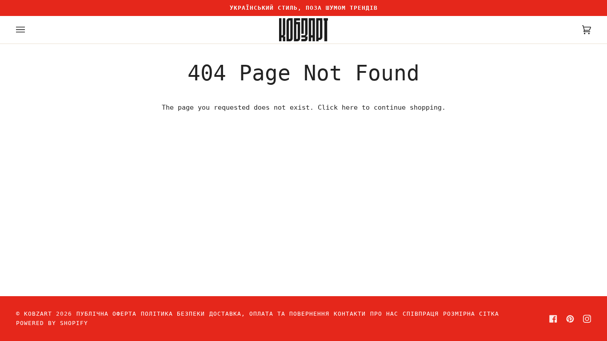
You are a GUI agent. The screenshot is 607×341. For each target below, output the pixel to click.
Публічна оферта (106, 313)
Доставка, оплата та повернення (269, 313)
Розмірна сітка (471, 313)
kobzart (38, 313)
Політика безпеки (173, 313)
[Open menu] (29, 30)
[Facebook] (553, 319)
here (350, 107)
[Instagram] (587, 319)
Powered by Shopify (52, 323)
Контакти (350, 313)
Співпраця (421, 313)
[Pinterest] (570, 319)
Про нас (384, 313)
